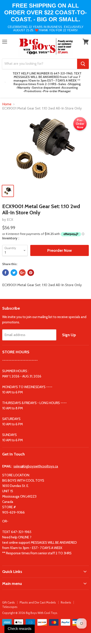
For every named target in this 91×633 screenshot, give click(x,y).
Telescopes (9, 607)
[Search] (83, 64)
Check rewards (19, 629)
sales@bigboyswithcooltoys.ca (35, 466)
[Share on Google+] (22, 272)
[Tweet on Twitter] (14, 272)
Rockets (66, 602)
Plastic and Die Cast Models (38, 602)
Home (6, 104)
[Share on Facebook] (5, 272)
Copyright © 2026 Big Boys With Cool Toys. (30, 613)
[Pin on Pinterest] (30, 272)
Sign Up (69, 334)
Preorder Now (59, 250)
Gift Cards (8, 602)
